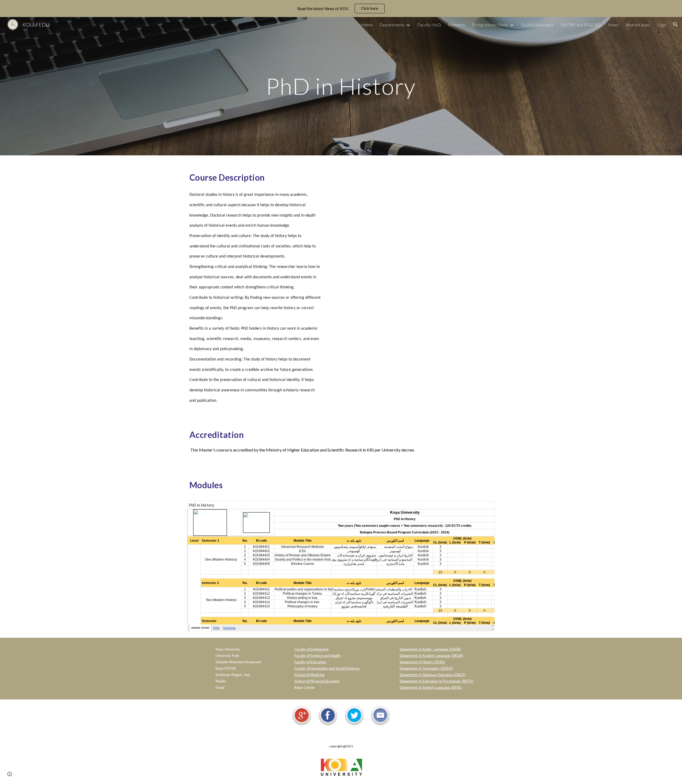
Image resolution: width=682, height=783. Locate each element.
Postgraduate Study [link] (490, 24)
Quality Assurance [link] (537, 24)
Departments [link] (392, 24)
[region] (341, 8)
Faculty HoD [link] (429, 24)
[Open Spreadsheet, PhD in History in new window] (485, 508)
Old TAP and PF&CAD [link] (581, 24)
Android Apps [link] (638, 24)
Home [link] (367, 24)
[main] (341, 86)
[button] (675, 24)
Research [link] (456, 24)
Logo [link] (661, 24)
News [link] (613, 24)
